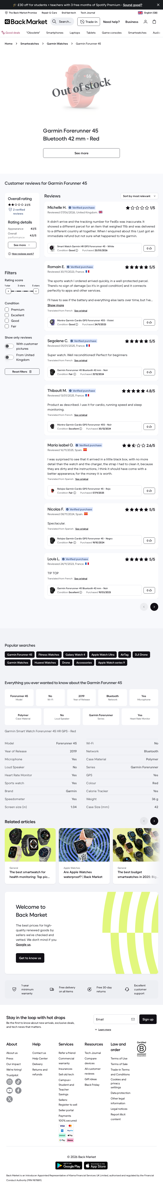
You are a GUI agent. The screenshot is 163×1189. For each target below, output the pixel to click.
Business (131, 22)
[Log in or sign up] (145, 22)
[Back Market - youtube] (9, 1090)
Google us (23, 944)
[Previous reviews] (144, 607)
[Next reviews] (154, 607)
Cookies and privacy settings (118, 1083)
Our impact (13, 1064)
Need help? (111, 22)
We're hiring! (14, 1069)
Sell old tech (66, 1074)
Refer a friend (67, 1053)
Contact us (39, 1053)
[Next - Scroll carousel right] (154, 821)
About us (12, 1053)
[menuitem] (54, 32)
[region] (81, 857)
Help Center (40, 1058)
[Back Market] (26, 21)
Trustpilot (12, 1075)
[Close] (158, 5)
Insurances (65, 1069)
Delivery (37, 1064)
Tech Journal (93, 1053)
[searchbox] (65, 21)
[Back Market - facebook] (18, 1090)
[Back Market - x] (9, 1099)
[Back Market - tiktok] (18, 1082)
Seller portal (66, 1110)
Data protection (120, 1093)
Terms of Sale (119, 1064)
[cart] (154, 22)
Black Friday (92, 1084)
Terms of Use (119, 1058)
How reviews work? (23, 253)
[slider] (8, 291)
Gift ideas (91, 1079)
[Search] (54, 21)
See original (80, 310)
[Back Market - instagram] (9, 1082)
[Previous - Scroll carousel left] (144, 821)
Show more (56, 305)
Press (9, 1058)
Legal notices (119, 1109)
